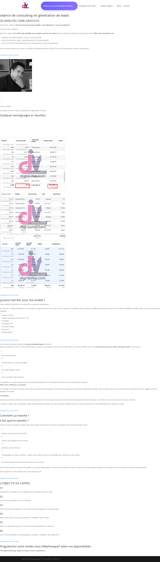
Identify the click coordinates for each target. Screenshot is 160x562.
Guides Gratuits (106, 6)
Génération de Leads (87, 6)
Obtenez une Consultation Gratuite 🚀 (59, 6)
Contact (126, 6)
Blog (119, 6)
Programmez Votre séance (9, 55)
